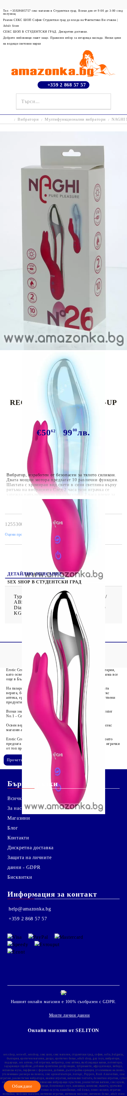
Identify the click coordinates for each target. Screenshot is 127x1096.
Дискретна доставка (30, 847)
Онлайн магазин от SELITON (63, 1030)
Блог (12, 827)
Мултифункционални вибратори (75, 119)
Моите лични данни (69, 1015)
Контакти (18, 837)
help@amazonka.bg (30, 908)
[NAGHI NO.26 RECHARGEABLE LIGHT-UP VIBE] (63, 348)
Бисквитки (19, 877)
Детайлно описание (34, 574)
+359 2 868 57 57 (66, 84)
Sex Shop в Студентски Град (44, 582)
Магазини (18, 818)
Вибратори (28, 119)
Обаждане (22, 1086)
